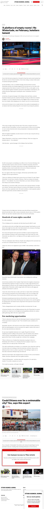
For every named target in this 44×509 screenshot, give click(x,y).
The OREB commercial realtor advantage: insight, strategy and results (16, 376)
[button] (42, 5)
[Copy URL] (10, 69)
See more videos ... (37, 375)
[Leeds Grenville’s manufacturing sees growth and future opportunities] (27, 370)
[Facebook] (15, 69)
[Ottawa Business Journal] (22, 1)
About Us (24, 489)
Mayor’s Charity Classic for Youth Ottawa (5, 375)
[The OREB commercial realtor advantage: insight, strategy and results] (16, 370)
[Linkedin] (20, 69)
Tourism (3, 24)
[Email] (12, 69)
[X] (17, 69)
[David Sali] (3, 39)
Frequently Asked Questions (5, 499)
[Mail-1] (24, 497)
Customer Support (4, 500)
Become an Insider (4, 497)
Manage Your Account (4, 498)
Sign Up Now (33, 506)
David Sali (7, 38)
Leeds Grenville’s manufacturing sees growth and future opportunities (26, 376)
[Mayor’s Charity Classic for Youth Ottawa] (5, 370)
